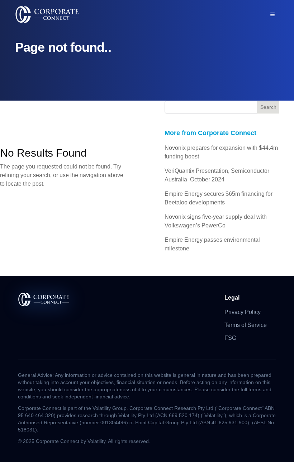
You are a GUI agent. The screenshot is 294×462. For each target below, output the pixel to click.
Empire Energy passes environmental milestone (212, 244)
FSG (230, 338)
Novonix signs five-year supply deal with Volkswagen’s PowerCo (216, 221)
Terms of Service (245, 325)
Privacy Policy (242, 312)
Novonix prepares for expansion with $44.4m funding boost (221, 152)
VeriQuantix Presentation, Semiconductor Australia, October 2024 (217, 175)
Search (268, 107)
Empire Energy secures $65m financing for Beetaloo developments (218, 198)
